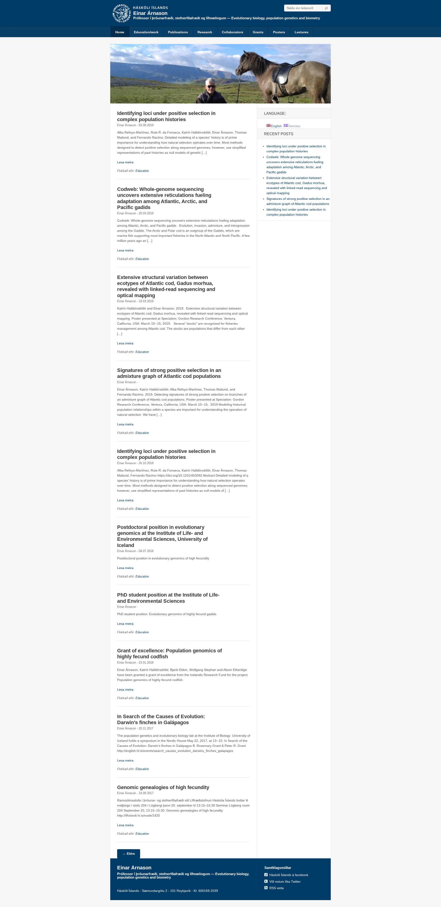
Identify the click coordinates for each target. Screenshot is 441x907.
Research (205, 32)
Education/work (146, 32)
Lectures (301, 32)
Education (142, 171)
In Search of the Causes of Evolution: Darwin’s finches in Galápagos (161, 719)
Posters (279, 32)
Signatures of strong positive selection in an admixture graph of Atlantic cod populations (169, 373)
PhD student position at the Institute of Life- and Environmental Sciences (168, 598)
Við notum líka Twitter (285, 881)
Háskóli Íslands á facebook (288, 875)
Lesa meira (125, 162)
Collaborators (232, 32)
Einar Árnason (150, 13)
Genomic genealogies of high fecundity (163, 787)
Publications (178, 32)
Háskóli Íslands (150, 8)
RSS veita (276, 888)
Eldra (129, 853)
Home (119, 32)
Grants (258, 32)
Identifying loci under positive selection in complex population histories (166, 116)
